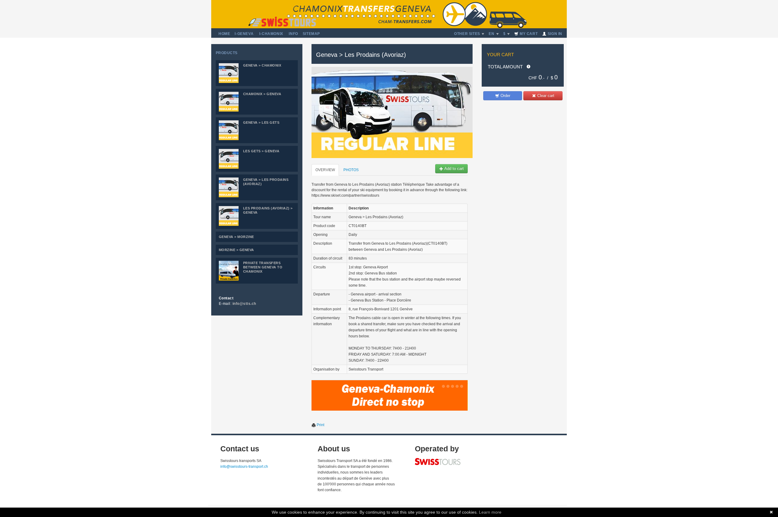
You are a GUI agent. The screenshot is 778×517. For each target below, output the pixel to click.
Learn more (490, 512)
